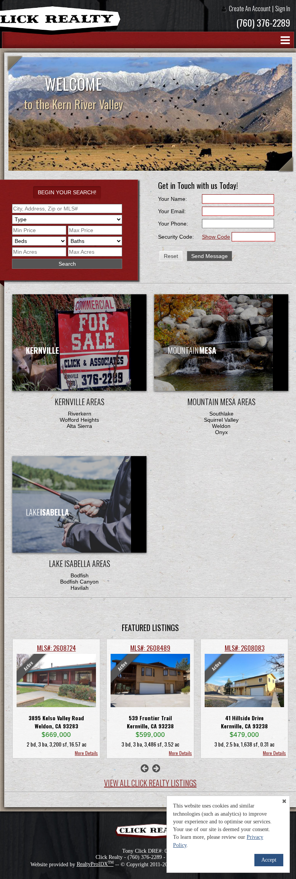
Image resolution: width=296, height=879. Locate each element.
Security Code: (176, 237)
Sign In (282, 8)
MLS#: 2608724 (56, 648)
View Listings (92, 353)
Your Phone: (173, 224)
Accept (268, 860)
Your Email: (172, 211)
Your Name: (172, 199)
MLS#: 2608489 (150, 648)
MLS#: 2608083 (244, 648)
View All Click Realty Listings (150, 783)
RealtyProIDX (95, 864)
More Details (86, 753)
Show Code (216, 237)
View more (92, 515)
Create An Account (250, 8)
